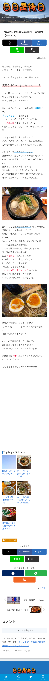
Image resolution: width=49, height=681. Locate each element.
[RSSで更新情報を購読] (24, 580)
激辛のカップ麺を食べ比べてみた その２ (9, 526)
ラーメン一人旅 (11, 540)
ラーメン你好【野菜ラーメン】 (8, 500)
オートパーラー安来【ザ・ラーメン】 (23, 474)
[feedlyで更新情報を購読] (36, 573)
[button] (32, 50)
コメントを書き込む (24, 630)
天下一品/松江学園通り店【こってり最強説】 (23, 500)
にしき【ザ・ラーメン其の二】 (9, 472)
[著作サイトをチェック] (13, 573)
